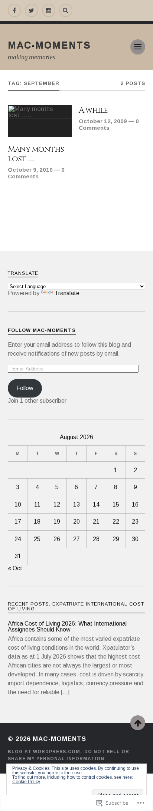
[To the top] (137, 722)
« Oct (15, 568)
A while (93, 111)
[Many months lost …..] (40, 121)
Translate (67, 293)
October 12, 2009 (103, 121)
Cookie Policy (26, 781)
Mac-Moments (49, 45)
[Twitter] (31, 10)
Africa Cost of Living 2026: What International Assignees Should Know (67, 626)
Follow (24, 388)
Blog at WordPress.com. (45, 751)
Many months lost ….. (36, 154)
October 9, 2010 (30, 170)
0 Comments (36, 173)
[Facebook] (14, 10)
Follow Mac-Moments (42, 330)
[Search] (65, 10)
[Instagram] (48, 10)
